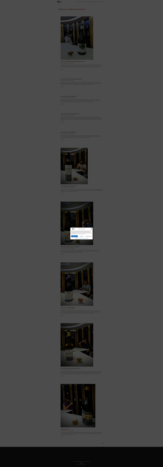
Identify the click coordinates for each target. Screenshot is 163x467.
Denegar (81, 236)
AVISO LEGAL (86, 238)
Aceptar (74, 236)
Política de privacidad (82, 238)
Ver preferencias (88, 236)
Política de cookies (77, 238)
